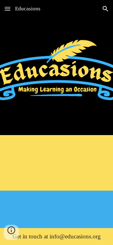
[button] (7, 8)
